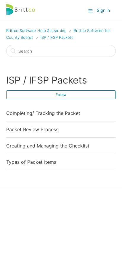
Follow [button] (61, 94)
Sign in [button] (103, 10)
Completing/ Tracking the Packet (43, 113)
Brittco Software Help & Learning (36, 30)
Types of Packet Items (31, 162)
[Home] (21, 13)
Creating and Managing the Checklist (47, 146)
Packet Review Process (32, 129)
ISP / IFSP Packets (57, 37)
